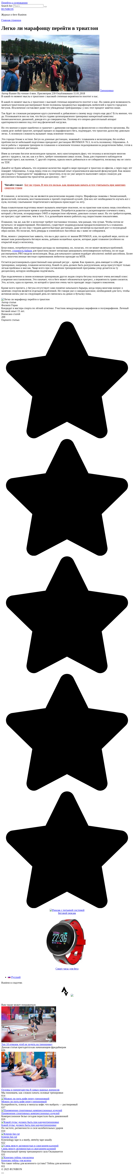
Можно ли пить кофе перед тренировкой (24, 1101)
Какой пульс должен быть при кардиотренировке (28, 1125)
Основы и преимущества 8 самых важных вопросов (30, 1089)
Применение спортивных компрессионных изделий (30, 1113)
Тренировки (107, 90)
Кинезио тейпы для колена (16, 1160)
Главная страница (11, 20)
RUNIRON (7, 9)
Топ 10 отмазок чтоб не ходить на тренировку (26, 1044)
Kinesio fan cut (9, 1136)
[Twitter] (72, 995)
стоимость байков (22, 250)
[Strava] (65, 995)
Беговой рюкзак (67, 913)
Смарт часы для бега (67, 968)
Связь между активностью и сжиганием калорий (28, 1148)
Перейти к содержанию (14, 2)
